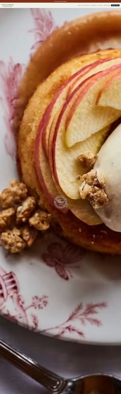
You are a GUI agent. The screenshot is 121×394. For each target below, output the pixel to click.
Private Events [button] (85, 5)
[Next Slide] (119, 202)
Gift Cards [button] (100, 5)
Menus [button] (79, 5)
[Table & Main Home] (7, 5)
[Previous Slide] (2, 202)
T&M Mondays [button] (94, 5)
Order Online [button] (107, 5)
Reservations (115, 5)
